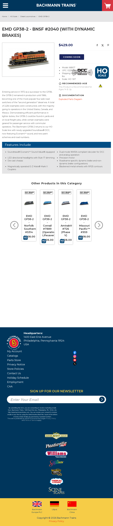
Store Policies (15, 368)
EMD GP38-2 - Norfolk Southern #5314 (30, 224)
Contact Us (14, 373)
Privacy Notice (16, 364)
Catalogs (12, 355)
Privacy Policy (51, 418)
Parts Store (14, 360)
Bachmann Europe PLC (37, 510)
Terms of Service (31, 420)
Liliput (54, 509)
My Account (14, 351)
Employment (15, 382)
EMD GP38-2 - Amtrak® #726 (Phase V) (66, 225)
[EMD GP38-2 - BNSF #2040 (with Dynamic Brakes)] (28, 59)
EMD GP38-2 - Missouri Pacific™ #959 (84, 224)
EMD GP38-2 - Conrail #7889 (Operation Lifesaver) (49, 225)
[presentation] (14, 225)
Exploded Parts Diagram (70, 99)
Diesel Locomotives (27, 16)
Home (4, 16)
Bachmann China (72, 510)
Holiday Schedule (18, 377)
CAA (10, 386)
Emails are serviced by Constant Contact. (37, 416)
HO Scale (13, 16)
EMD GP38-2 (44, 16)
